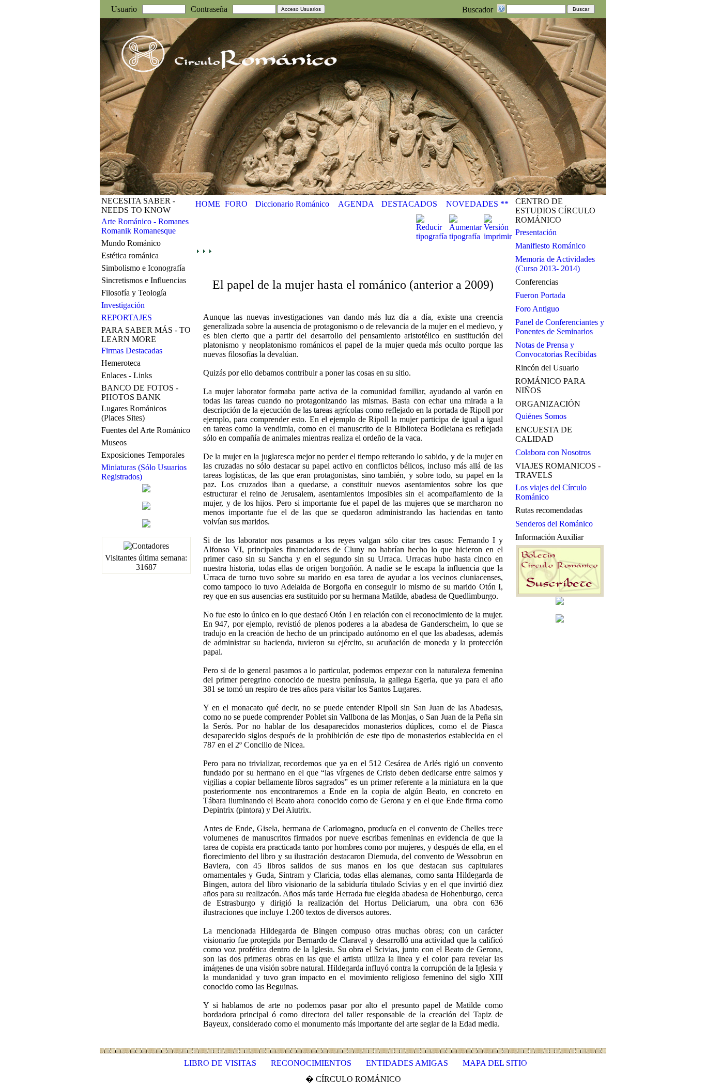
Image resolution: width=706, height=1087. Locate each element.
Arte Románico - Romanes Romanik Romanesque (145, 226)
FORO (236, 203)
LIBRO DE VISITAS (220, 1063)
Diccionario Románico (292, 203)
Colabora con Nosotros (553, 452)
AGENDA (356, 203)
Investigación (123, 305)
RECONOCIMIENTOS (311, 1063)
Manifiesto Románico (550, 245)
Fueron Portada (540, 295)
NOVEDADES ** (477, 203)
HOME (207, 203)
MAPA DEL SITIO (495, 1063)
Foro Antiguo (537, 308)
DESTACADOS (409, 203)
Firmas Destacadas (131, 350)
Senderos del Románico (554, 523)
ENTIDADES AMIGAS (407, 1063)
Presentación (536, 232)
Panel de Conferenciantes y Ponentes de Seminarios (559, 327)
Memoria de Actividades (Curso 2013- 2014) (555, 264)
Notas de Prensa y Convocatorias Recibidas (555, 349)
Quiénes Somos (540, 416)
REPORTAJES (126, 317)
